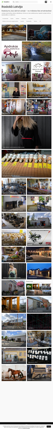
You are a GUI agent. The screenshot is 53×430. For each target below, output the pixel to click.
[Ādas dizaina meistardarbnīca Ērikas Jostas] (26, 148)
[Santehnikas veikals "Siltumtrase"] (39, 228)
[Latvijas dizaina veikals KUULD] (14, 363)
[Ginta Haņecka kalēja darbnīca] (14, 194)
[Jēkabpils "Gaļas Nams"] (14, 40)
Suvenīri (22, 21)
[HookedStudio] (16, 81)
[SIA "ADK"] (39, 40)
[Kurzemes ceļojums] (36, 60)
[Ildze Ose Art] (39, 211)
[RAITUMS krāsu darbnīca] (39, 346)
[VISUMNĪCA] (39, 329)
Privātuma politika (26, 428)
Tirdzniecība (28, 21)
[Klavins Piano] (39, 380)
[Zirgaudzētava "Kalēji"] (14, 380)
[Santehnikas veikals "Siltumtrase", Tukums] (14, 211)
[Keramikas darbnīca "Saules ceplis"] (14, 228)
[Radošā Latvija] (38, 295)
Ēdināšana (23, 18)
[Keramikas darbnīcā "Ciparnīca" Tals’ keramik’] (13, 262)
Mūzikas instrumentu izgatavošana (10, 21)
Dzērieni (17, 18)
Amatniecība (5, 18)
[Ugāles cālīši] (14, 245)
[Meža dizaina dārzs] (39, 363)
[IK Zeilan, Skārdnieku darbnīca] (39, 312)
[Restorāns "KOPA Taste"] (14, 329)
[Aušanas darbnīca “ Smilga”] (39, 194)
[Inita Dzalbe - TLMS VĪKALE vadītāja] (14, 98)
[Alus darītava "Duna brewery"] (14, 346)
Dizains (12, 18)
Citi (40, 21)
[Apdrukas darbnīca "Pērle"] (11, 60)
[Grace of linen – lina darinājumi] (41, 81)
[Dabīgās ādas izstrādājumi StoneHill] (14, 279)
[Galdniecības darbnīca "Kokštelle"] (14, 312)
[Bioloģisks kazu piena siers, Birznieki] (26, 177)
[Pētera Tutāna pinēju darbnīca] (39, 98)
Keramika (30, 18)
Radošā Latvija (12, 7)
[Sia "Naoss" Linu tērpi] (14, 114)
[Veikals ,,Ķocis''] (13, 295)
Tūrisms (35, 21)
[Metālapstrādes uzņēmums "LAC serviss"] (39, 245)
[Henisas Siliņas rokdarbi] (38, 114)
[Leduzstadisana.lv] (39, 279)
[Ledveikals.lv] (38, 262)
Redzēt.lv (6, 2)
